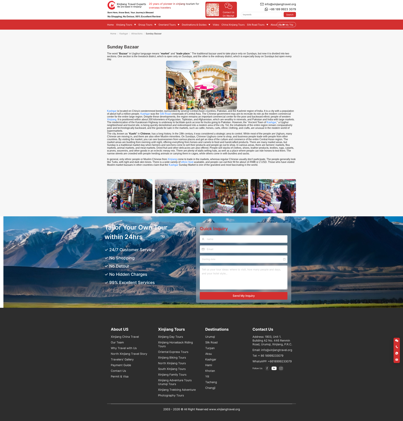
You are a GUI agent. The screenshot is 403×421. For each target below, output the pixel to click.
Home (113, 33)
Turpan (210, 348)
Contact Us (118, 370)
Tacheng (211, 382)
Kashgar (123, 33)
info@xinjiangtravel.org (280, 4)
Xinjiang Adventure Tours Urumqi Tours (175, 382)
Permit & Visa (119, 376)
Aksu (208, 353)
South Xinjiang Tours (172, 369)
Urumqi (210, 336)
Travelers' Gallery (122, 359)
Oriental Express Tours (173, 352)
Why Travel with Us (124, 348)
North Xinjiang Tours (172, 363)
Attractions (136, 33)
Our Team (117, 342)
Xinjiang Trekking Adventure (177, 389)
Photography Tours (171, 395)
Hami (208, 365)
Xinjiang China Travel (125, 336)
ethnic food (187, 162)
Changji (210, 387)
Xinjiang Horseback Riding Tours (175, 344)
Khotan (210, 370)
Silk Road (165, 113)
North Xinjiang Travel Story (129, 353)
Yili (207, 376)
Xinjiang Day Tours (170, 336)
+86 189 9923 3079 (282, 9)
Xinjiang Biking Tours (172, 357)
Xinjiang (111, 119)
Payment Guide (121, 365)
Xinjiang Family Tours (172, 374)
